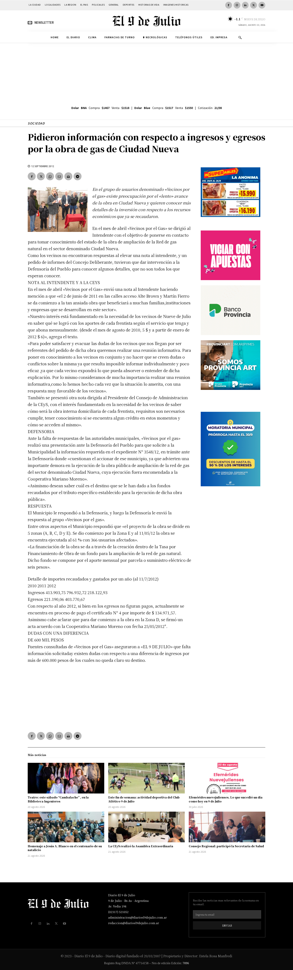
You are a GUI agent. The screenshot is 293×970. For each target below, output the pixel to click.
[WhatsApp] (50, 176)
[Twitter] (253, 5)
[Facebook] (228, 5)
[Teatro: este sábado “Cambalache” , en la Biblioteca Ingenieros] (66, 778)
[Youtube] (262, 5)
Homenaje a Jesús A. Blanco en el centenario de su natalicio (65, 848)
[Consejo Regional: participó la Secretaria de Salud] (227, 827)
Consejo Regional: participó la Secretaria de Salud (226, 846)
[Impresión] (68, 176)
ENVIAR (227, 925)
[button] (240, 37)
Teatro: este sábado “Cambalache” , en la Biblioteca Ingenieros (58, 799)
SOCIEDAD (36, 123)
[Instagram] (237, 5)
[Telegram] (78, 176)
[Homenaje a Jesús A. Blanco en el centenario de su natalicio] (66, 827)
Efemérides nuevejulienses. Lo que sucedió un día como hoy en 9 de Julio (226, 799)
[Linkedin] (245, 5)
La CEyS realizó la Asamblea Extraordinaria (140, 846)
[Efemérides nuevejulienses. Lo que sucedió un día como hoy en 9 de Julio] (227, 778)
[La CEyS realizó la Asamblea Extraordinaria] (146, 827)
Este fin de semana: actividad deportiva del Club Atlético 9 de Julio (144, 799)
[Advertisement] (146, 73)
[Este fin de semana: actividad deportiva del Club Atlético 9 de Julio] (146, 778)
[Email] (59, 176)
